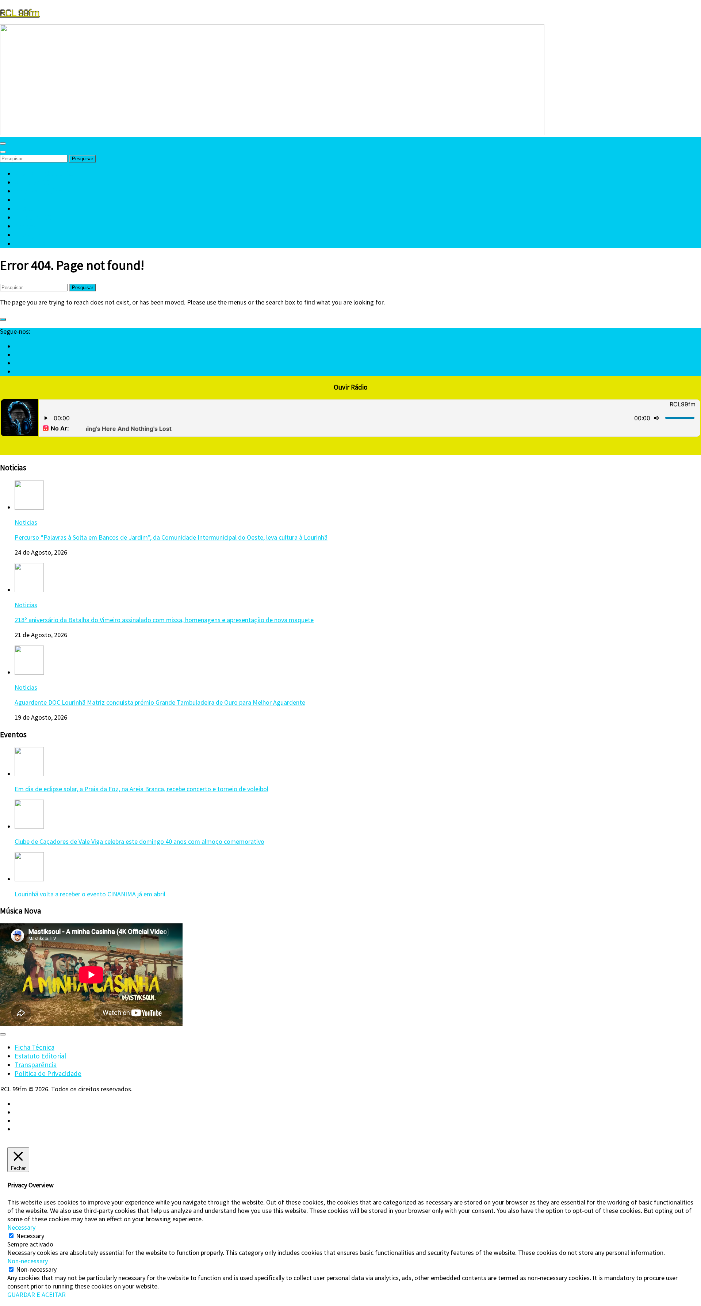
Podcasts (28, 226)
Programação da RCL (45, 173)
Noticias (26, 522)
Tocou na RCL (35, 217)
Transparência (36, 1064)
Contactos (30, 243)
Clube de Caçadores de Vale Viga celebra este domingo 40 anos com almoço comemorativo (139, 841)
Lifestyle (27, 234)
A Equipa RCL (34, 182)
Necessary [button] (21, 1227)
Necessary (30, 1236)
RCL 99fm (19, 12)
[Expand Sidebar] (3, 319)
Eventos (27, 199)
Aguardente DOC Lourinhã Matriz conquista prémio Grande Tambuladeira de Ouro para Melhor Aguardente (160, 702)
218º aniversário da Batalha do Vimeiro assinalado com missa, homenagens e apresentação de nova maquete (164, 620)
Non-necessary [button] (27, 1261)
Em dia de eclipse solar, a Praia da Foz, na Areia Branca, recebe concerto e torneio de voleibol (141, 789)
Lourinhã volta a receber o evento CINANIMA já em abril (90, 894)
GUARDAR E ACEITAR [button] (36, 1294)
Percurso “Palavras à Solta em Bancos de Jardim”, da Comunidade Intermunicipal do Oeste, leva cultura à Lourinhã (171, 537)
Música (24, 208)
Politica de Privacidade (48, 1073)
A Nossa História (38, 191)
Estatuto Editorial (40, 1056)
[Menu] (3, 143)
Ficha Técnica (34, 1047)
